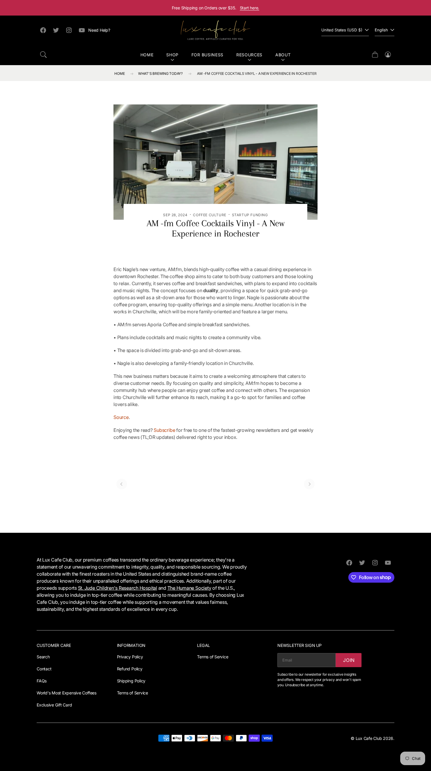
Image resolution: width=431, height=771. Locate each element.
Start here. (249, 7)
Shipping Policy (131, 680)
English (381, 30)
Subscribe (164, 430)
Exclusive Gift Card (54, 704)
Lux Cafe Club (369, 738)
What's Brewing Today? (160, 73)
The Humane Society (189, 588)
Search (43, 656)
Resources (249, 54)
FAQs (42, 680)
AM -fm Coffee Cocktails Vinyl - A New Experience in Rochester (256, 73)
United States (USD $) (341, 30)
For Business (207, 54)
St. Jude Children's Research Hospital (117, 588)
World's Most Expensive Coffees (66, 692)
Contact (44, 668)
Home (147, 54)
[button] (43, 54)
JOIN (349, 660)
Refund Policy (129, 668)
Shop (172, 54)
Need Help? (99, 30)
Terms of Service (132, 692)
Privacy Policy (130, 656)
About (283, 54)
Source (121, 417)
